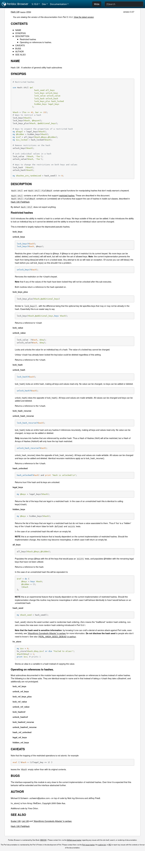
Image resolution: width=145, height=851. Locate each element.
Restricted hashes (28, 39)
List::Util (25, 821)
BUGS (18, 48)
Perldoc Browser (17, 4)
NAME (18, 29)
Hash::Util (15, 11)
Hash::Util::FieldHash (20, 201)
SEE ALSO (20, 54)
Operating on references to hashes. (36, 42)
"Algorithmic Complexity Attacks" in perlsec (46, 633)
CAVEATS (20, 45)
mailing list (102, 844)
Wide (96, 4)
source (23, 12)
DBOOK (43, 840)
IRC (109, 844)
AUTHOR (19, 51)
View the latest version (84, 17)
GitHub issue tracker (74, 840)
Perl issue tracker (88, 844)
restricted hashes (66, 195)
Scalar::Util (16, 821)
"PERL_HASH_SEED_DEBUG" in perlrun (57, 636)
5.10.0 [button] (35, 4)
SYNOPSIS (20, 33)
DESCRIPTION (22, 36)
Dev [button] (44, 4)
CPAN (28, 12)
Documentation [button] (58, 4)
